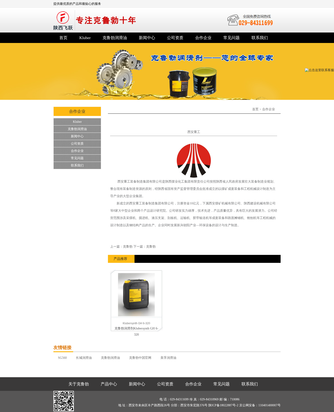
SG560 (62, 357)
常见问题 (231, 37)
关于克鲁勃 (78, 384)
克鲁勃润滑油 (114, 37)
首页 (63, 37)
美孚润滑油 (168, 357)
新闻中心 (147, 37)
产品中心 (109, 384)
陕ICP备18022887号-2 (223, 405)
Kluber (85, 37)
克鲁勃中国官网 (140, 357)
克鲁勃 (127, 246)
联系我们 (260, 37)
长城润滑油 (84, 357)
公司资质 (175, 37)
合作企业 (203, 37)
